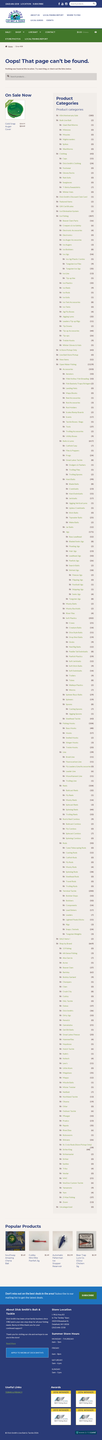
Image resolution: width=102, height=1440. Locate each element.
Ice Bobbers (68, 249)
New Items (64, 359)
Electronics (67, 235)
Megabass (67, 1073)
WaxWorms (68, 149)
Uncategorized (65, 1207)
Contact (50, 32)
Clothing (63, 153)
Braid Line (70, 757)
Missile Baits (68, 1082)
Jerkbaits (73, 498)
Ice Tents (66, 307)
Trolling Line (71, 781)
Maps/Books (71, 393)
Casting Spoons (75, 709)
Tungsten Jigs (75, 599)
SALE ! (8, 32)
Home (10, 46)
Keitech (66, 1058)
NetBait (66, 1092)
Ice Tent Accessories (71, 302)
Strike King (67, 1149)
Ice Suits (66, 297)
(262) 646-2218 (12, 4)
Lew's (65, 1063)
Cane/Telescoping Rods (76, 848)
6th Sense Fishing (70, 953)
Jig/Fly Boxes (68, 311)
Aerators (70, 374)
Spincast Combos (73, 833)
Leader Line (71, 771)
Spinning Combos (73, 838)
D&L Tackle (68, 1001)
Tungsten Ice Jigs (73, 268)
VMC (65, 1178)
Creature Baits (75, 627)
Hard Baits (70, 479)
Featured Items (65, 201)
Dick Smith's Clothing (72, 163)
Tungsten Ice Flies (73, 264)
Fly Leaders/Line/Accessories (78, 766)
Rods (65, 843)
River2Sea (67, 1130)
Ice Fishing (64, 216)
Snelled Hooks (72, 737)
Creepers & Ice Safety (72, 225)
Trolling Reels (72, 814)
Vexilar (66, 1173)
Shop (18, 32)
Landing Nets (71, 388)
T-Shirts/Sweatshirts (71, 187)
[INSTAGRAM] (66, 4)
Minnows (67, 130)
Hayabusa (67, 1044)
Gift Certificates (66, 206)
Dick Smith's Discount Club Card (73, 197)
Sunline (66, 1164)
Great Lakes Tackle (74, 460)
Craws (72, 623)
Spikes (65, 144)
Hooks (69, 733)
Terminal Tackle (69, 891)
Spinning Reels (72, 809)
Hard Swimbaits (76, 493)
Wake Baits (74, 522)
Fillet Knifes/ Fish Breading (77, 378)
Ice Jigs (66, 254)
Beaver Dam (68, 967)
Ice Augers (67, 244)
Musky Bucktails (73, 608)
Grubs (71, 642)
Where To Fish (73, 15)
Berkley (66, 972)
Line (64, 752)
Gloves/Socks (69, 173)
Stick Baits (73, 512)
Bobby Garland (69, 977)
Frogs (68, 455)
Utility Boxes (71, 436)
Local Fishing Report (53, 15)
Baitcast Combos (73, 824)
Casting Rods (71, 852)
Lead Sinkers (71, 910)
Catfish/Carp (71, 445)
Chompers (67, 982)
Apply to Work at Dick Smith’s (27, 1352)
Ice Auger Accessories (72, 240)
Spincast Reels (72, 804)
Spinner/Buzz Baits (74, 694)
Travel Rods (71, 881)
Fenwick (66, 1020)
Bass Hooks (71, 728)
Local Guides (37, 20)
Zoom (65, 1202)
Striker (66, 1159)
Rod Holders (71, 407)
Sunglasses (67, 182)
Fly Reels (70, 795)
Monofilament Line (74, 776)
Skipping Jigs (77, 589)
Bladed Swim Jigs (76, 541)
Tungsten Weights (73, 934)
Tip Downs (67, 326)
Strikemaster (68, 1154)
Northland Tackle (70, 1096)
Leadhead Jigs (75, 556)
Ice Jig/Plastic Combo (75, 259)
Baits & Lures (68, 441)
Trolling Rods (71, 886)
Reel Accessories (73, 398)
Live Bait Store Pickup (68, 355)
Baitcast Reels (72, 790)
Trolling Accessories (74, 431)
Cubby (66, 996)
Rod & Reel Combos (71, 819)
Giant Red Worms (70, 125)
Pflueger (66, 1116)
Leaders (69, 915)
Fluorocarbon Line (73, 761)
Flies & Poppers (72, 450)
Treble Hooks (69, 340)
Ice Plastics (67, 283)
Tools (68, 426)
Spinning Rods (72, 872)
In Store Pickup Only (68, 350)
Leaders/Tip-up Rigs (71, 321)
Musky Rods (71, 867)
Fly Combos (71, 828)
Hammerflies (68, 1039)
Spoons (69, 704)
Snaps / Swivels (72, 929)
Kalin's (65, 1054)
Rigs (68, 924)
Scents (69, 417)
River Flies (70, 613)
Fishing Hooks (69, 723)
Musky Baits (71, 603)
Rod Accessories (73, 402)
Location (26, 4)
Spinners (69, 699)
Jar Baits (69, 527)
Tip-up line (70, 278)
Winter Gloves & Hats (72, 345)
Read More (11, 1343)
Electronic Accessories (72, 230)
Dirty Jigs (67, 1015)
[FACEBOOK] (59, 4)
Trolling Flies (74, 469)
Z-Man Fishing (69, 1197)
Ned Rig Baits (75, 647)
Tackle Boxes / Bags (74, 422)
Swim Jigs (76, 594)
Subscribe (38, 4)
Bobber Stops (72, 895)
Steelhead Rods (72, 876)
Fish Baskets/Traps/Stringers (78, 383)
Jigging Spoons (75, 714)
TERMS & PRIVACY (13, 1392)
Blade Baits (74, 484)
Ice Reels (66, 288)
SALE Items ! (64, 939)
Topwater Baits (75, 517)
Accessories (68, 369)
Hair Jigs (73, 551)
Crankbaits (74, 489)
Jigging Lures (68, 316)
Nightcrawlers (69, 139)
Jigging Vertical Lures (78, 503)
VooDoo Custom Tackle (73, 1183)
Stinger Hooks (72, 742)
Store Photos (13, 39)
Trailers (72, 675)
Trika (65, 1168)
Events (50, 20)
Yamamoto (67, 1188)
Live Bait (33, 32)
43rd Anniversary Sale (68, 115)
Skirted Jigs (74, 570)
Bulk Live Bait (65, 120)
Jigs (67, 532)
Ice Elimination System (69, 211)
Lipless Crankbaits (77, 508)
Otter (65, 1106)
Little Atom (67, 1068)
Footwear (67, 168)
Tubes (71, 680)
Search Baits (74, 565)
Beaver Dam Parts (70, 220)
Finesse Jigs (77, 575)
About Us (35, 15)
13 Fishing (67, 948)
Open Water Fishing (67, 364)
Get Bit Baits (68, 1029)
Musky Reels (71, 800)
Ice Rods (66, 292)
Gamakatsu (68, 1025)
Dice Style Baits (75, 632)
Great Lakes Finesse (71, 1034)
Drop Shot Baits (76, 637)
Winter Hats (68, 192)
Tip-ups (66, 335)
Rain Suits (67, 177)
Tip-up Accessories (71, 331)
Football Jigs (77, 584)
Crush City (67, 991)
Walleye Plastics (76, 685)
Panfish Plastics (75, 656)
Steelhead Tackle (73, 718)
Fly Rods (69, 862)
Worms (72, 690)
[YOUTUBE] (62, 4)
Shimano (66, 1140)
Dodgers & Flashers (77, 465)
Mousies (66, 134)
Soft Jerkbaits (75, 661)
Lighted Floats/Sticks (75, 919)
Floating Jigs (74, 546)
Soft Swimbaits (75, 670)
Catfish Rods (71, 857)
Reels (65, 785)
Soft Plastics (71, 618)
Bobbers (70, 900)
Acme (65, 962)
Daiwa (65, 1006)
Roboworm (67, 1135)
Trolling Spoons (75, 474)
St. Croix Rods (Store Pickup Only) (77, 1144)
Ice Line (66, 273)
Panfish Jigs (74, 560)
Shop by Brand (65, 943)
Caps (65, 158)
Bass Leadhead (75, 536)
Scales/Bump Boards (75, 412)
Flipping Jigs (77, 580)
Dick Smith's (68, 1010)
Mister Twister (69, 1087)
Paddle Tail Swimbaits (78, 651)
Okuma (66, 1101)
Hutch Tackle (68, 1049)
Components (71, 905)
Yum (64, 1192)
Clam (65, 986)
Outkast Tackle (69, 1111)
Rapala (66, 1125)
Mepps (66, 1077)
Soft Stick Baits (75, 666)
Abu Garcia (67, 958)
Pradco (66, 1121)
